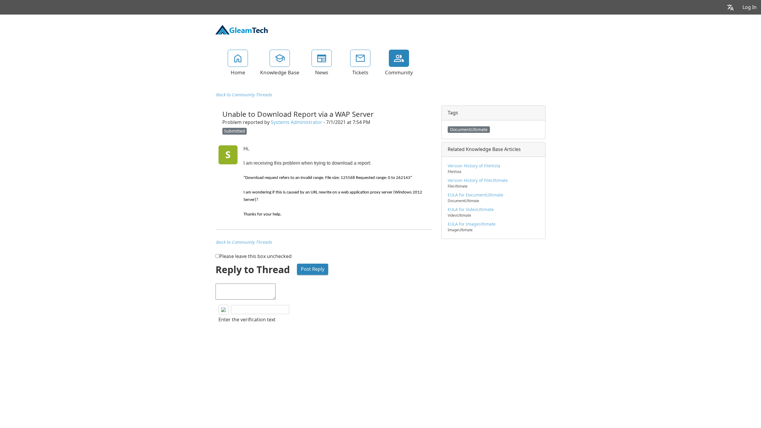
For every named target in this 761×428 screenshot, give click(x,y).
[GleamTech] (242, 29)
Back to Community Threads (244, 94)
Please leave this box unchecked (255, 256)
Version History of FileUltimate (478, 180)
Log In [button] (750, 7)
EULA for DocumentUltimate (475, 195)
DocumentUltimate (469, 129)
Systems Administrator (296, 122)
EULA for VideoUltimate (471, 209)
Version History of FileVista (474, 165)
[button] (730, 7)
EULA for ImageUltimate (472, 224)
